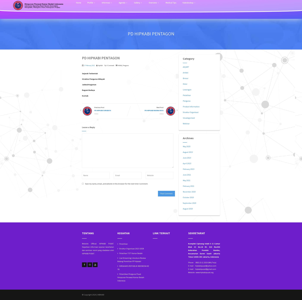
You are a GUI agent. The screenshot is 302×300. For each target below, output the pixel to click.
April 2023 (187, 163)
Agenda (122, 2)
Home (78, 2)
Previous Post (102, 109)
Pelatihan (187, 95)
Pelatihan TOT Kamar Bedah (131, 253)
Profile (90, 2)
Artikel (120, 66)
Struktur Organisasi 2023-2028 (131, 248)
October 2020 (188, 197)
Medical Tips (171, 2)
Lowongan (187, 89)
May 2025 (186, 146)
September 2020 (189, 203)
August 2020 (188, 209)
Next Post (154, 109)
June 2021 (187, 175)
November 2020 (189, 192)
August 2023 (188, 152)
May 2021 (186, 180)
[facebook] (84, 264)
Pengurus (126, 66)
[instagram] (89, 264)
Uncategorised (189, 118)
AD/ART (186, 67)
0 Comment (110, 66)
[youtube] (95, 264)
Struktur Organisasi (190, 112)
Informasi (106, 2)
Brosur (185, 78)
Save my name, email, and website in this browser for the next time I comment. (116, 184)
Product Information (191, 106)
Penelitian (123, 244)
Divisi (185, 84)
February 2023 (188, 169)
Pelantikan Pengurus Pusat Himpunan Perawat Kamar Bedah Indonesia (130, 277)
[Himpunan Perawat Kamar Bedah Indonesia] (38, 6)
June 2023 (187, 158)
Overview (153, 2)
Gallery (137, 2)
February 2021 (188, 186)
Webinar (186, 123)
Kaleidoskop (188, 2)
